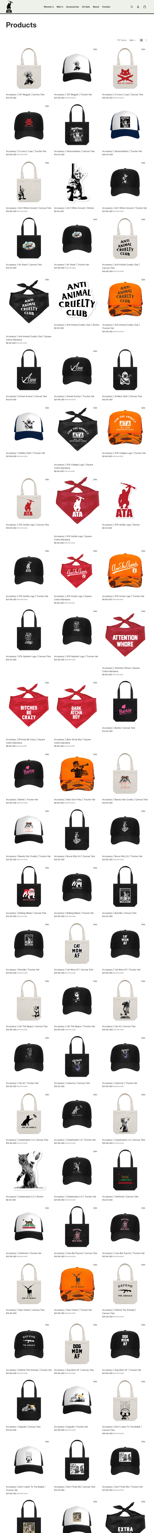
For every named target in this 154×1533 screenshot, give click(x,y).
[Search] (131, 6)
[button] (132, 40)
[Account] (138, 6)
